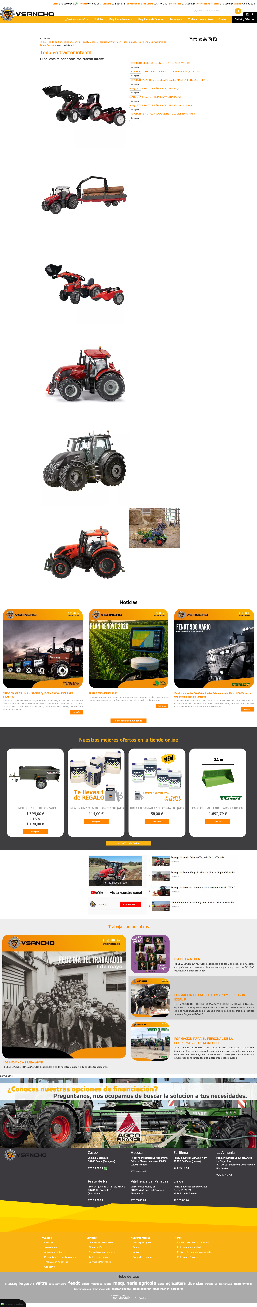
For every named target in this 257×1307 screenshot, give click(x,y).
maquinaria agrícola (134, 1283)
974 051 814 (118, 4)
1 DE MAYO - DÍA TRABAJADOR (22, 1062)
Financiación (95, 1247)
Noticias (98, 19)
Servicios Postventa (100, 1262)
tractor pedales (82, 1289)
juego (107, 1284)
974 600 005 (94, 4)
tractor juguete (121, 1289)
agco (161, 1284)
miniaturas (211, 1284)
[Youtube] (205, 39)
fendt (74, 1283)
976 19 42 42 (224, 1175)
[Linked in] (190, 39)
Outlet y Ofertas (244, 19)
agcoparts (177, 1289)
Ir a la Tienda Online (129, 843)
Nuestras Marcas (140, 1238)
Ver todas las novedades (128, 721)
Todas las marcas (142, 1257)
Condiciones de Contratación (193, 1242)
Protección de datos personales (194, 1252)
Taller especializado (100, 1257)
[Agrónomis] (200, 39)
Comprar (135, 67)
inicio (43, 42)
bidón (85, 1284)
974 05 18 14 (181, 1168)
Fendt (136, 1247)
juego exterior (142, 1289)
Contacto (223, 19)
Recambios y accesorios (102, 1252)
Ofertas (48, 1242)
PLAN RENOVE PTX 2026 (103, 693)
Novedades (50, 1247)
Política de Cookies (187, 1257)
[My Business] (195, 39)
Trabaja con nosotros (200, 19)
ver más (76, 712)
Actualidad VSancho (55, 1252)
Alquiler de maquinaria (101, 1242)
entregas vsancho (57, 1284)
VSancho (47, 1238)
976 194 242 (160, 4)
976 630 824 (65, 4)
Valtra (136, 1252)
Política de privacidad (189, 1247)
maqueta (96, 1284)
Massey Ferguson (142, 1242)
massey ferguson (19, 1283)
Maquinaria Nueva (119, 19)
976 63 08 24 (95, 1168)
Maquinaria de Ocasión (151, 19)
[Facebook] (214, 39)
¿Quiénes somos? (75, 19)
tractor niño (225, 1284)
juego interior (161, 1289)
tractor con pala (101, 1289)
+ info (178, 1238)
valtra (41, 1283)
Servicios (175, 19)
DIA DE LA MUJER (187, 959)
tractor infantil (243, 1284)
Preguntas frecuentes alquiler (60, 1257)
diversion (195, 1283)
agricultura (176, 1283)
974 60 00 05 (138, 1171)
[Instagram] (209, 39)
